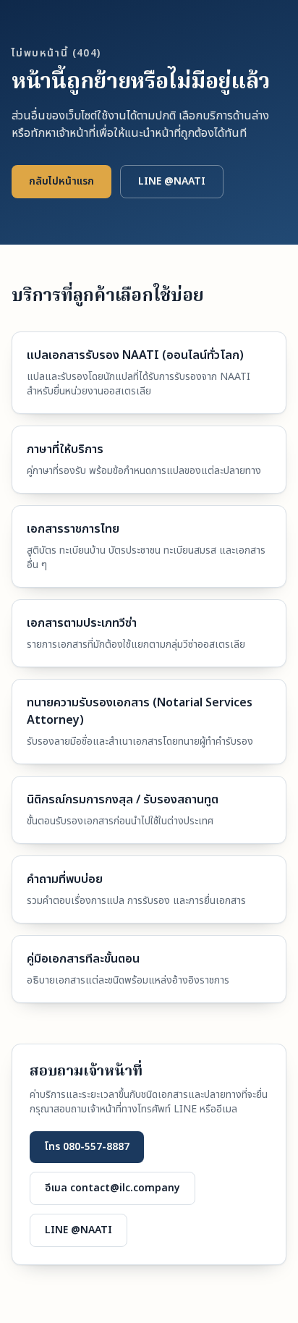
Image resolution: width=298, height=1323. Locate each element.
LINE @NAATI (171, 181)
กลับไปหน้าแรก (61, 181)
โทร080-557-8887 (86, 1146)
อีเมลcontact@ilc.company (112, 1188)
